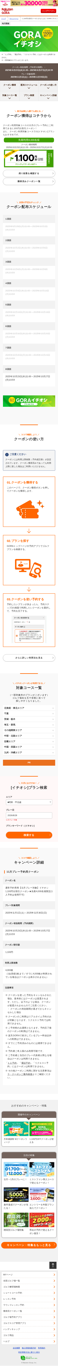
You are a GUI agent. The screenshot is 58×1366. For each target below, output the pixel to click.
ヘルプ (6, 1341)
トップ (3, 18)
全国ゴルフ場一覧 (11, 1280)
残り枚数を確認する (29, 173)
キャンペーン (14, 18)
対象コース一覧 (9, 95)
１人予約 (12, 1063)
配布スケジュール (29, 85)
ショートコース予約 (12, 1293)
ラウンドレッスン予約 (13, 1305)
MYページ (8, 1274)
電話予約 (25, 1063)
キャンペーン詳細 (48, 95)
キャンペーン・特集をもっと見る (29, 1245)
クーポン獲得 (9, 85)
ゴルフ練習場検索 (11, 1287)
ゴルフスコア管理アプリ (14, 1323)
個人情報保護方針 (29, 1348)
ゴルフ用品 (8, 1335)
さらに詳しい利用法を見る (29, 658)
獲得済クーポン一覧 (12, 1311)
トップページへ (48, 11)
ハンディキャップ (11, 1329)
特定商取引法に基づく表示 (29, 1352)
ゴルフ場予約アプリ (12, 1317)
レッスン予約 (9, 1299)
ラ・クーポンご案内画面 (20, 1074)
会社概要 (16, 1348)
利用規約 (41, 1348)
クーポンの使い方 (48, 85)
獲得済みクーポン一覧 (29, 181)
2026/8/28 (12, 815)
